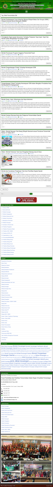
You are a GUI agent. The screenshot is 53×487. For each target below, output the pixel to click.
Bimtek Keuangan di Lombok (27, 351)
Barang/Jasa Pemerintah (13, 153)
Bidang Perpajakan (5, 299)
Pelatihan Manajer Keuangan (30, 365)
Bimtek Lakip (4, 322)
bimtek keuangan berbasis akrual (37, 346)
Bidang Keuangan (5, 286)
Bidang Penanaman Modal (7, 297)
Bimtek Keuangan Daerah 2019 (39, 348)
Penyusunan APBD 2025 (6, 333)
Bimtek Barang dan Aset (6, 412)
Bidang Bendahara (5, 267)
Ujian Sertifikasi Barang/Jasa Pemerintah (10, 335)
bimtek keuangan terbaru (24, 353)
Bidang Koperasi (5, 292)
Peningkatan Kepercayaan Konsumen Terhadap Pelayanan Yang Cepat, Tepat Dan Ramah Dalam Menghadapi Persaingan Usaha (25, 37)
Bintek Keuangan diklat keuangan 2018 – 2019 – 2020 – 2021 (25, 355)
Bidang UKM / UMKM (6, 314)
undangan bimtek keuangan (41, 366)
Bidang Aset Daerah (6, 265)
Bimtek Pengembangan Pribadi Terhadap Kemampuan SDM (18, 67)
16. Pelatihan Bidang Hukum (7, 239)
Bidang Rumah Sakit (6, 307)
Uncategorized (4, 337)
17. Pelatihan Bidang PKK (7, 241)
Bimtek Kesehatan (5, 423)
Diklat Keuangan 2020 (10, 357)
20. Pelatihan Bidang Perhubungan (8, 248)
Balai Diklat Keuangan (7, 346)
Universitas (4, 339)
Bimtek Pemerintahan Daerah (7, 414)
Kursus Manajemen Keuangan (36, 361)
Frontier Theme (49, 485)
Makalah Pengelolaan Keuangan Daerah (20, 363)
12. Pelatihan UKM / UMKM (7, 231)
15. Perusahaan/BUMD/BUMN (8, 237)
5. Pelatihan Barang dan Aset (7, 216)
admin (4, 22)
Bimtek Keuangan (19, 346)
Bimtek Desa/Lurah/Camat (7, 410)
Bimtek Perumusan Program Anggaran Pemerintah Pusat (18, 53)
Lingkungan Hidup (5, 331)
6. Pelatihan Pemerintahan (7, 218)
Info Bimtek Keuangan (19, 359)
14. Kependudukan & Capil (7, 235)
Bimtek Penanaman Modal (7, 427)
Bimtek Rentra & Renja (6, 326)
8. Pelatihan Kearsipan (6, 222)
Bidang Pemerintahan (13, 22)
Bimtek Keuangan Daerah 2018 (25, 348)
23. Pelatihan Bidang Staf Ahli (8, 254)
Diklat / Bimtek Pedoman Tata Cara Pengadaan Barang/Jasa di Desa (21, 152)
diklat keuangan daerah (30, 357)
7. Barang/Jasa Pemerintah (7, 220)
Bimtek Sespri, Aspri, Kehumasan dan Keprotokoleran (17, 99)
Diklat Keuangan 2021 (18, 357)
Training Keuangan (16, 366)
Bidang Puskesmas (5, 305)
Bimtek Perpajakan (5, 421)
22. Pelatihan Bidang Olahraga (8, 252)
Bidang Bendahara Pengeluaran (8, 269)
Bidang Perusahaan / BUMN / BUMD (9, 301)
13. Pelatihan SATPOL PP (7, 233)
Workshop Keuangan (6, 368)
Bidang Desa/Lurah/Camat (7, 273)
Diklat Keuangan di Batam (9, 359)
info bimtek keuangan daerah (35, 359)
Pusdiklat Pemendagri (6, 1)
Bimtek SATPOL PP (6, 431)
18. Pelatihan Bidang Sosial (7, 243)
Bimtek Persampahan (6, 324)
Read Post (49, 32)
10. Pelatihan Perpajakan (7, 226)
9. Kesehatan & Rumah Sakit (7, 224)
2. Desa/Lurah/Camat (6, 209)
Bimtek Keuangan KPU (11, 353)
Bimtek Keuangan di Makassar (37, 351)
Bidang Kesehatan (5, 284)
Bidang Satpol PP (5, 309)
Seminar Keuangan (42, 365)
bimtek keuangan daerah (9, 348)
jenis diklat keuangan (19, 361)
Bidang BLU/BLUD (5, 271)
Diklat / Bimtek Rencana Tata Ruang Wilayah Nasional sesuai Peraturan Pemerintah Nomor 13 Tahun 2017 (25, 132)
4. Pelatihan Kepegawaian (7, 214)
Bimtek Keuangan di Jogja (17, 351)
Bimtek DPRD (4, 416)
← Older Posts (4, 189)
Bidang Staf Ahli (5, 312)
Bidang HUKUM (5, 275)
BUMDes (3, 329)
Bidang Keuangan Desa (6, 288)
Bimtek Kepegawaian (6, 408)
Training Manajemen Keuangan (27, 366)
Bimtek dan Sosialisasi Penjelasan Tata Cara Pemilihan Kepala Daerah (21, 171)
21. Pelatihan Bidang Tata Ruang (8, 250)
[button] (26, 448)
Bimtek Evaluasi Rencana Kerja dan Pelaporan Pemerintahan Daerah (21, 115)
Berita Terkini (4, 263)
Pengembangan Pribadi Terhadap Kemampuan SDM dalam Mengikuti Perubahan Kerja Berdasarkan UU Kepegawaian (26, 84)
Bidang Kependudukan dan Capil (8, 282)
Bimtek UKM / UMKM (6, 429)
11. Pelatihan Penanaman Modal (8, 229)
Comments (21, 22)
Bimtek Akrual (4, 320)
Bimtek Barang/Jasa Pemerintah (8, 425)
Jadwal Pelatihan (18, 485)
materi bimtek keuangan (39, 363)
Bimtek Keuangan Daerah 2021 (19, 350)
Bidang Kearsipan (5, 278)
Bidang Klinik (4, 290)
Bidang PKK (4, 303)
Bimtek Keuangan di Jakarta (8, 351)
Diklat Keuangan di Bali (41, 357)
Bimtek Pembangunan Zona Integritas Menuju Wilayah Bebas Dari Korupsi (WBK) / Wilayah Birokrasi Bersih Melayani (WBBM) (25, 20)
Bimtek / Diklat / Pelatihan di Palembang (10, 316)
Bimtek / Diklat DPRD (6, 318)
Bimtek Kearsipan (5, 418)
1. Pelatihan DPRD (5, 207)
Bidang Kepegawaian (6, 280)
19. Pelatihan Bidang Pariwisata (8, 246)
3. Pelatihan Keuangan (6, 212)
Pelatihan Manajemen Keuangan (17, 365)
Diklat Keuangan (40, 355)
